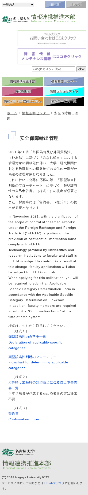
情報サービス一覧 (64, 101)
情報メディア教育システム (22, 101)
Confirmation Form (23, 419)
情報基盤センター (64, 81)
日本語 (55, 4)
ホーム (12, 113)
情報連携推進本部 (22, 81)
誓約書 (13, 413)
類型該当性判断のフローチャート (34, 357)
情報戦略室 (22, 91)
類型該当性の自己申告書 (27, 337)
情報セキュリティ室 (64, 91)
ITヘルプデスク (54, 483)
